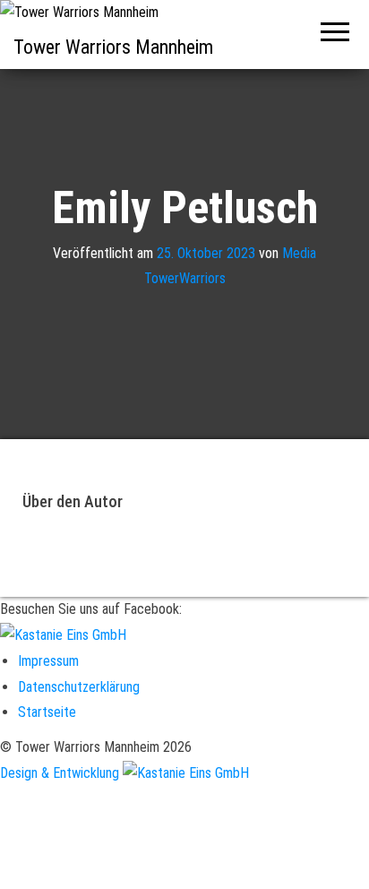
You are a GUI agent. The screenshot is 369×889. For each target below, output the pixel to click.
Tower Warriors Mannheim (113, 47)
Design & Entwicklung (61, 772)
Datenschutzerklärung (79, 686)
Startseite (47, 712)
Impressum (48, 660)
